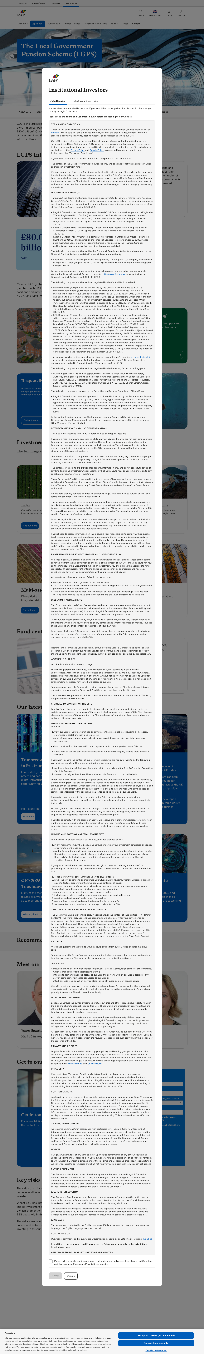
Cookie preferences (156, 1350)
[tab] (58, 101)
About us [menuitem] (23, 23)
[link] (23, 3)
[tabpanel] (102, 686)
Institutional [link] (71, 3)
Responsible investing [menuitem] (95, 23)
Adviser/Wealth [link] (39, 3)
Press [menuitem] (125, 23)
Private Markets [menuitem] (72, 23)
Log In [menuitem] (169, 15)
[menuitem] (155, 13)
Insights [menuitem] (114, 23)
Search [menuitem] (141, 15)
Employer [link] (56, 3)
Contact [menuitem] (136, 23)
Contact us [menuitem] (180, 15)
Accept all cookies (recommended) (156, 1335)
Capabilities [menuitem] (38, 23)
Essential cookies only (156, 1343)
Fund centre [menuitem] (54, 23)
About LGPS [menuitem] (25, 111)
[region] (102, 688)
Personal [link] (23, 3)
